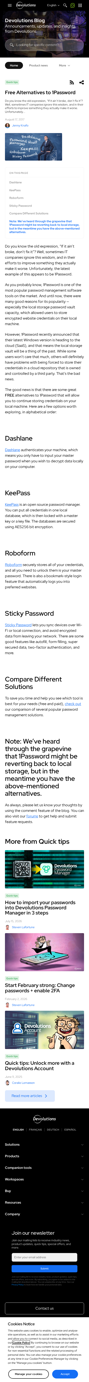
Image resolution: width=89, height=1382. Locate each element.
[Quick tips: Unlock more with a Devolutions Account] (44, 1030)
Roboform (16, 198)
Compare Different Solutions (28, 213)
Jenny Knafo (20, 125)
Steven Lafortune (23, 927)
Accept (65, 1374)
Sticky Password (20, 206)
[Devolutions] (26, 5)
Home (14, 65)
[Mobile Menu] (9, 5)
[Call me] (72, 5)
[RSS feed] (71, 82)
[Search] (65, 5)
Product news (38, 65)
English (18, 1129)
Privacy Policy (18, 1284)
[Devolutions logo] (44, 1119)
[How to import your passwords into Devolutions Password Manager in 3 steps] (44, 869)
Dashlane (15, 182)
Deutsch (53, 1129)
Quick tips (12, 82)
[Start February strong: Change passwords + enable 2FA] (44, 952)
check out (73, 703)
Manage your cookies (28, 1374)
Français (35, 1129)
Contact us (44, 1308)
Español (70, 1129)
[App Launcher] (80, 5)
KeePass (15, 190)
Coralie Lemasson (23, 1083)
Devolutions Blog (25, 20)
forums (32, 816)
